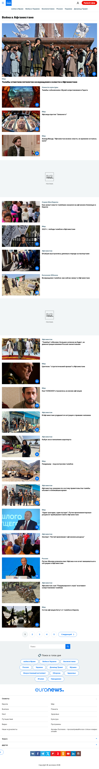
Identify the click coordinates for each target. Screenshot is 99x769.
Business (5, 709)
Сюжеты (5, 699)
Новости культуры (50, 87)
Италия (41, 679)
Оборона (56, 673)
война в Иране (17, 9)
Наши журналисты (9, 729)
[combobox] (49, 646)
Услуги (4, 739)
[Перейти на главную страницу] (9, 3)
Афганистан (47, 251)
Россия (60, 9)
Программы (56, 724)
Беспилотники (48, 9)
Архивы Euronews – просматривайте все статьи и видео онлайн (74, 730)
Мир (4, 79)
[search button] (67, 646)
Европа (5, 704)
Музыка (73, 667)
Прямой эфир (89, 3)
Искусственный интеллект (34, 673)
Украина (68, 9)
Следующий (66, 634)
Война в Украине (32, 9)
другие (5, 745)
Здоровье (71, 673)
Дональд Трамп (81, 9)
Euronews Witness (50, 275)
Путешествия (7, 719)
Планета (54, 709)
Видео (4, 724)
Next (4, 714)
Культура (54, 719)
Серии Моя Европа (50, 202)
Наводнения (56, 679)
